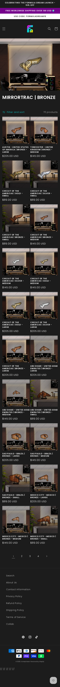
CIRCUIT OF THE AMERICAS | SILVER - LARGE (41, 324)
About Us (11, 582)
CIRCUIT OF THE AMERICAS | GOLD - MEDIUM (40, 281)
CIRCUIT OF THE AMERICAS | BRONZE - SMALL (13, 237)
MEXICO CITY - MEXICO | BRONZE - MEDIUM (15, 537)
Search (10, 575)
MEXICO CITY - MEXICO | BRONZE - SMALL (43, 537)
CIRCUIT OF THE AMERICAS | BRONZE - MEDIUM (41, 237)
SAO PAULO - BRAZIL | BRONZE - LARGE (13, 454)
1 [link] (13, 556)
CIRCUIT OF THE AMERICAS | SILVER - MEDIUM (13, 281)
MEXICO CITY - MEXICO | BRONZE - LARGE (43, 496)
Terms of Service (16, 617)
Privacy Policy (14, 596)
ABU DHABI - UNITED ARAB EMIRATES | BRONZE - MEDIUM (16, 412)
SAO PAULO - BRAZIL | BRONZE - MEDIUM (41, 454)
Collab (10, 624)
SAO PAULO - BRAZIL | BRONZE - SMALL (13, 496)
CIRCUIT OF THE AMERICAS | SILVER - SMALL (41, 193)
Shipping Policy (15, 610)
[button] (3, 28)
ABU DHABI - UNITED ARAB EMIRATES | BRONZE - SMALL (44, 412)
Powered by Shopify (37, 661)
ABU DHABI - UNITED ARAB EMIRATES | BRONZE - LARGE (44, 368)
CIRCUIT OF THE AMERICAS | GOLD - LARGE (12, 324)
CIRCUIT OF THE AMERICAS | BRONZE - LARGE (13, 368)
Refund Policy (14, 603)
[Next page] (46, 556)
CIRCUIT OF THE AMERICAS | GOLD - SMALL (12, 193)
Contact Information (18, 589)
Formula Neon (25, 661)
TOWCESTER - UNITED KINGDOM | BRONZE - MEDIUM (41, 149)
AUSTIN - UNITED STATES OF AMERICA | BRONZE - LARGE (15, 149)
